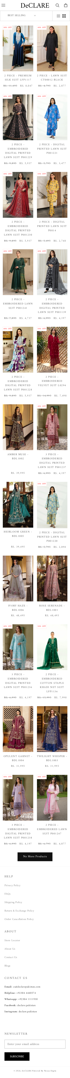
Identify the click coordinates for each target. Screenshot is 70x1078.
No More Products (35, 856)
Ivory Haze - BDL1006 (18, 608)
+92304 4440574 (26, 993)
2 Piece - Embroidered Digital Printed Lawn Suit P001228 (18, 383)
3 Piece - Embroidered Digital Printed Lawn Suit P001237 (52, 461)
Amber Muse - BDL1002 (18, 457)
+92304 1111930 (28, 999)
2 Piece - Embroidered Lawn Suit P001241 (18, 304)
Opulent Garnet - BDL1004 (18, 758)
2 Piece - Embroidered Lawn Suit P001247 (52, 829)
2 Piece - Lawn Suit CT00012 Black (52, 78)
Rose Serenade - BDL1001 (52, 608)
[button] (57, 5)
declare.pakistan (26, 1005)
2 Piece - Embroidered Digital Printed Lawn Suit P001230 (18, 228)
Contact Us (10, 957)
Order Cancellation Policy (19, 919)
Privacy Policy (12, 885)
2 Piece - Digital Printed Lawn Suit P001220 (52, 537)
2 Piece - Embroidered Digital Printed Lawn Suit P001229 (18, 151)
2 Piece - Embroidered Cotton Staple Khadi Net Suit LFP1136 (52, 683)
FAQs (7, 894)
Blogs (7, 965)
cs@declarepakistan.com (26, 987)
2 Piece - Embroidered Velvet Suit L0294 (52, 381)
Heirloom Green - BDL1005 (18, 534)
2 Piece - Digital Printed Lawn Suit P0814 (52, 226)
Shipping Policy (13, 902)
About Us (9, 949)
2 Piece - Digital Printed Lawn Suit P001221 (52, 149)
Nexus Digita (50, 1071)
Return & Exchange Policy (19, 911)
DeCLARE (26, 1071)
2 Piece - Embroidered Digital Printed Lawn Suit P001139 (52, 306)
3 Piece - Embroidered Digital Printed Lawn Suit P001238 (18, 831)
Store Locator (12, 940)
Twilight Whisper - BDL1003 (52, 758)
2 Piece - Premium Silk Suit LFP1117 (18, 78)
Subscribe (17, 1056)
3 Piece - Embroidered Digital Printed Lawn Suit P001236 (18, 681)
